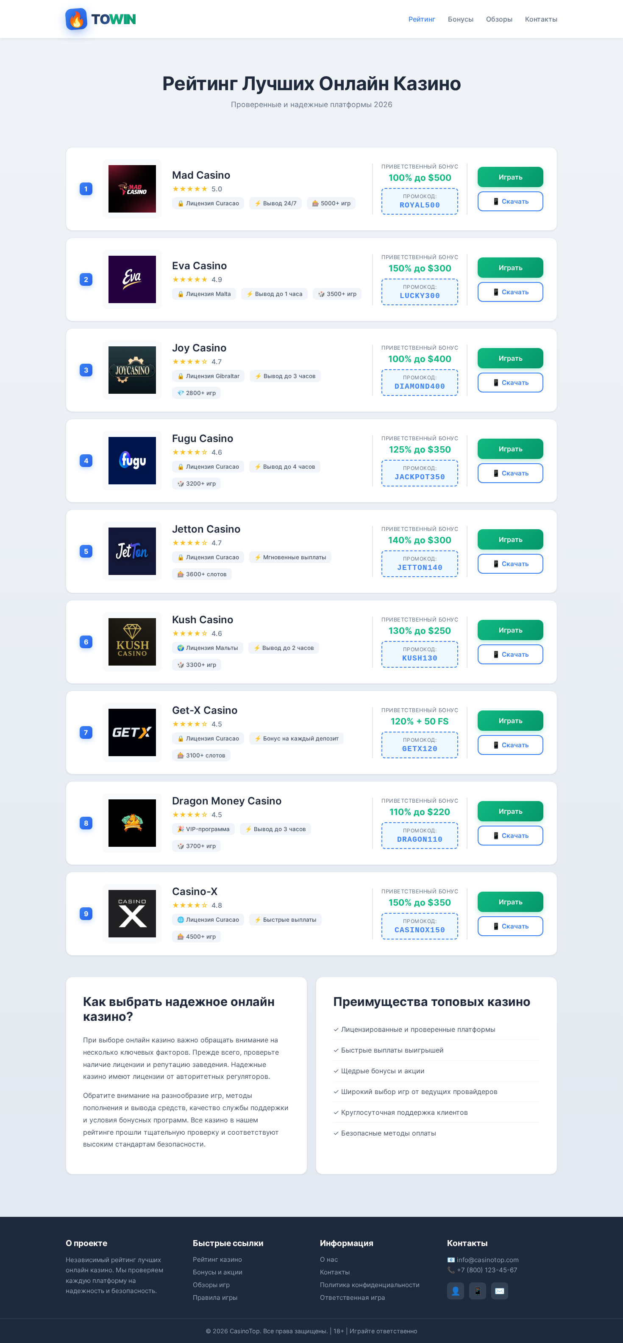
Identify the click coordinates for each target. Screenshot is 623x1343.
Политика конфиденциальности (370, 1285)
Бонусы (460, 19)
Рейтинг (422, 19)
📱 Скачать (510, 201)
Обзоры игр (211, 1285)
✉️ (500, 1291)
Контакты (541, 19)
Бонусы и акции (217, 1272)
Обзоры (499, 19)
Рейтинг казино (217, 1259)
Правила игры (215, 1297)
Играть (511, 177)
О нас (329, 1259)
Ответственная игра (352, 1297)
